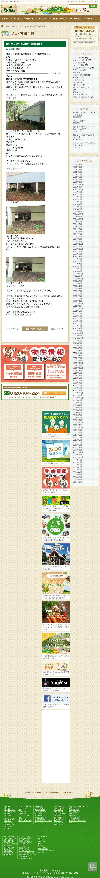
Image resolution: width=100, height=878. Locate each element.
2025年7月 (77, 197)
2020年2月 (77, 358)
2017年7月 (77, 435)
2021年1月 (77, 331)
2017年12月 (78, 423)
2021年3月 (77, 326)
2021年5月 (77, 321)
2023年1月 (77, 271)
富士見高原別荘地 (59, 817)
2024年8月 (77, 224)
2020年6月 (77, 348)
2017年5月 (77, 440)
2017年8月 (77, 432)
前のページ (13, 329)
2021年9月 (77, 311)
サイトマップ (95, 1)
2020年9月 (77, 341)
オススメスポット (80, 60)
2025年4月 (77, 204)
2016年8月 (77, 462)
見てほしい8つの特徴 (74, 1)
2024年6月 (77, 229)
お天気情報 (77, 63)
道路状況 (76, 92)
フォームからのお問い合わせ (84, 42)
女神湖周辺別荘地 (40, 819)
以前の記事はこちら (35, 329)
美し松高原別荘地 (40, 810)
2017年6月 (77, 437)
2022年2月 (77, 298)
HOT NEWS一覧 (42, 836)
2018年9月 (77, 400)
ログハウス (21, 817)
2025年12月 (78, 184)
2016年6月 (77, 467)
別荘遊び (76, 80)
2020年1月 (77, 360)
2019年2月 (77, 388)
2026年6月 (77, 169)
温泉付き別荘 (22, 819)
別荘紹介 (76, 77)
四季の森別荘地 (58, 811)
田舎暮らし (77, 85)
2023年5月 (77, 261)
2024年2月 (77, 239)
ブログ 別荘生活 (23, 843)
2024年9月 (77, 222)
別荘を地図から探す (9, 810)
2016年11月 (78, 455)
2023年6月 (77, 259)
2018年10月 (78, 398)
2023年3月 (77, 266)
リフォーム (77, 70)
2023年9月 (77, 251)
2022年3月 (77, 296)
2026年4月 (77, 174)
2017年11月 (78, 425)
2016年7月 (77, 465)
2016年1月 (77, 480)
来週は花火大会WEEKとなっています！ (84, 137)
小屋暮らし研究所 (24, 849)
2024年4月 (77, 234)
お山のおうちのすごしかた (26, 852)
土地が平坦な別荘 (23, 815)
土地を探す (7, 813)
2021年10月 (78, 308)
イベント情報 (78, 58)
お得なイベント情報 (81, 67)
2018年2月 (77, 418)
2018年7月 (77, 405)
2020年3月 (77, 356)
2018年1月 (77, 420)
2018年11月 (78, 395)
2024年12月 (78, 214)
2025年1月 (77, 212)
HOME (27, 792)
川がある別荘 (22, 811)
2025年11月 (78, 187)
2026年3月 (77, 177)
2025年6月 (77, 199)
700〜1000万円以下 (10, 822)
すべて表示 (7, 828)
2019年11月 (78, 365)
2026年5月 (77, 172)
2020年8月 (77, 343)
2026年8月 (77, 164)
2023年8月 (77, 254)
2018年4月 (77, 413)
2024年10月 (78, 219)
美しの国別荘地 (58, 822)
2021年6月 (77, 318)
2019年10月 (78, 368)
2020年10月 (78, 338)
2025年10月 (78, 189)
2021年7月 (77, 316)
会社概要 (38, 793)
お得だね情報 (78, 65)
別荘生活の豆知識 (80, 75)
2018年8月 (77, 403)
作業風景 (76, 72)
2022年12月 (78, 274)
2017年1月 (77, 450)
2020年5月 (77, 351)
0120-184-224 (84, 31)
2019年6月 (77, 378)
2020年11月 (78, 336)
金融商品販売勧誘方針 (25, 841)
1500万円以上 (8, 826)
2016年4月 (77, 472)
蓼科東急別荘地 (58, 819)
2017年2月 (77, 447)
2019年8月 (77, 373)
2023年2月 (77, 269)
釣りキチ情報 (78, 94)
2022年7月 (77, 286)
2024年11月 (78, 217)
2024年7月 (77, 227)
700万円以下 (7, 821)
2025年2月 (77, 209)
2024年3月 (77, 236)
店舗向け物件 (22, 813)
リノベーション (23, 808)
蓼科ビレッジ (39, 822)
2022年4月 (77, 293)
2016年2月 (77, 477)
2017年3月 (77, 445)
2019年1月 (77, 390)
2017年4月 (77, 442)
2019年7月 (77, 375)
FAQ (86, 1)
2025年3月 (77, 207)
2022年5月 (77, 291)
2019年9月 (77, 370)
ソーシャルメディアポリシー (46, 850)
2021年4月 (77, 323)
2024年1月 (77, 241)
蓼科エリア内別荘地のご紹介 (27, 854)
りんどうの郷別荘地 (40, 811)
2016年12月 (78, 452)
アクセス (40, 839)
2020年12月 (78, 333)
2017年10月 (78, 427)
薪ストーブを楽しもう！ (83, 87)
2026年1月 (77, 182)
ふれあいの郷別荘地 (40, 817)
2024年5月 (77, 231)
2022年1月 (77, 301)
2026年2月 (77, 179)
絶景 (19, 810)
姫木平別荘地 (39, 808)
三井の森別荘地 (58, 810)
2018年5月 (77, 410)
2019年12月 (78, 363)
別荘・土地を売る (9, 815)
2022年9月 (77, 281)
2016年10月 (78, 457)
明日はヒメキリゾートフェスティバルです (84, 129)
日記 (75, 82)
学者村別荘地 (57, 821)
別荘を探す (7, 808)
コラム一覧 (22, 845)
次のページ (56, 329)
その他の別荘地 (58, 824)
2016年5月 (77, 470)
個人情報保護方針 (52, 793)
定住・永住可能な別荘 (25, 821)
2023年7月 (77, 256)
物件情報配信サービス (25, 858)
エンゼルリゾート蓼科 (60, 813)
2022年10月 (78, 279)
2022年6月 (77, 289)
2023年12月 (78, 244)
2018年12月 (78, 393)
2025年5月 (77, 202)
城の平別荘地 (57, 815)
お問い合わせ (41, 841)
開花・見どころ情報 (81, 97)
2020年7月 (77, 346)
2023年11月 (78, 246)
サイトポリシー (42, 847)
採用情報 (40, 843)
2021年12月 (78, 303)
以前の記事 (77, 482)
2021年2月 (77, 328)
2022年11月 (78, 276)
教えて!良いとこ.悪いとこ (26, 851)
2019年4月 (77, 383)
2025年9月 (77, 192)
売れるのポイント (24, 847)
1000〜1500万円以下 (10, 824)
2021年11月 (78, 306)
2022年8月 (77, 284)
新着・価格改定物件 (9, 811)
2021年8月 (77, 313)
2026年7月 (77, 167)
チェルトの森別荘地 (59, 808)
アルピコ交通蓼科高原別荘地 (43, 821)
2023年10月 (78, 249)
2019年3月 (77, 385)
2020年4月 (77, 353)
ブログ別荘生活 (11, 26)
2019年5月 (77, 380)
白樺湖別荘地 (39, 815)
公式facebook (23, 856)
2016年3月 (77, 475)
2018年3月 (77, 415)
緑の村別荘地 (39, 813)
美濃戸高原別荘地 (59, 806)
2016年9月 (77, 460)
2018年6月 (77, 408)
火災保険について (24, 840)
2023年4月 (77, 264)
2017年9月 (77, 430)
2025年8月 (77, 194)
